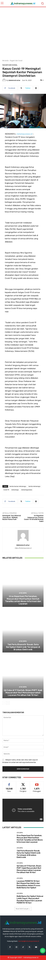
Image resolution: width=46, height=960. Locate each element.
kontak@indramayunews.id (29, 941)
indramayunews (26, 490)
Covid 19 (6, 490)
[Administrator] (4, 80)
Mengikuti (23, 783)
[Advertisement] (23, 32)
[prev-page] (4, 703)
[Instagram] (16, 947)
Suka (9, 783)
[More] (36, 88)
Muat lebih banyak (22, 909)
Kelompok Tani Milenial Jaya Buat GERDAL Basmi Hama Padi (11, 517)
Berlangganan (37, 783)
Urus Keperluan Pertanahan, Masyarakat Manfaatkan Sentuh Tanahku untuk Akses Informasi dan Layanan (23, 600)
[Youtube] (36, 947)
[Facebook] (10, 947)
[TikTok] (23, 947)
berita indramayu (34, 486)
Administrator (14, 80)
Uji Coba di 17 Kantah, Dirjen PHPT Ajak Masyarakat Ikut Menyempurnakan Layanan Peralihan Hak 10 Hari (23, 692)
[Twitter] (29, 947)
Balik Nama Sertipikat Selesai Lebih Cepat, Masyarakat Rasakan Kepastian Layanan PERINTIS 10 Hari (30, 899)
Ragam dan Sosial (16, 61)
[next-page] (7, 703)
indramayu (15, 490)
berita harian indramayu (18, 486)
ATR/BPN (22, 593)
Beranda (5, 61)
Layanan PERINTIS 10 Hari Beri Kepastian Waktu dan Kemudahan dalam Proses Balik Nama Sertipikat (28, 884)
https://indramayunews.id (23, 548)
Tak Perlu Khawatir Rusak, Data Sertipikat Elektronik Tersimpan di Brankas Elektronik (23, 647)
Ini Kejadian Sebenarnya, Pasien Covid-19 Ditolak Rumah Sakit (34, 518)
